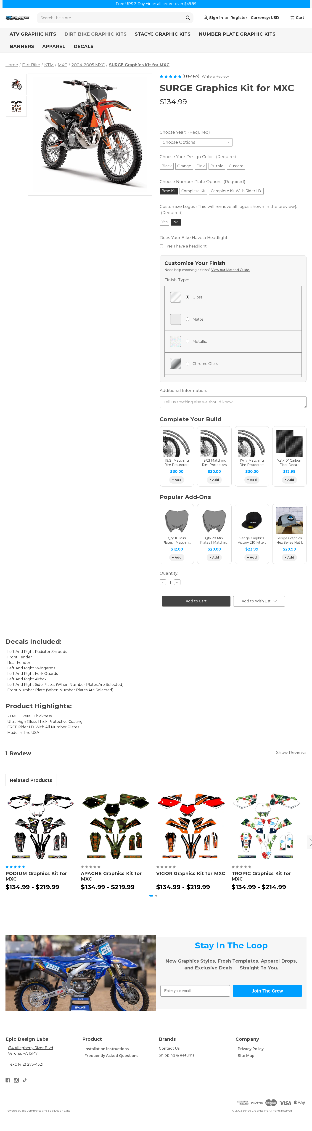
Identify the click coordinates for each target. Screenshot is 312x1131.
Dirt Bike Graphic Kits (95, 34)
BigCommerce (31, 1110)
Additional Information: (183, 390)
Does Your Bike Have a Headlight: (194, 237)
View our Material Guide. (230, 270)
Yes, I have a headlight (187, 246)
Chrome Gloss (205, 364)
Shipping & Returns (177, 1055)
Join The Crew (267, 990)
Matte (198, 319)
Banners (22, 46)
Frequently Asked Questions (111, 1056)
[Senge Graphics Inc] (17, 18)
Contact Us (169, 1048)
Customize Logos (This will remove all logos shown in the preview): (228, 209)
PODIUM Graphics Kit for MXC (36, 876)
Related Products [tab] (31, 780)
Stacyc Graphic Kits (162, 34)
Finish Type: (176, 279)
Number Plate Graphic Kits (237, 34)
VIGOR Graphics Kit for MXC (190, 873)
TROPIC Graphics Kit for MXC (261, 876)
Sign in (215, 18)
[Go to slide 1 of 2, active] (151, 896)
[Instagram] (16, 1080)
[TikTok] (24, 1080)
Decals (83, 46)
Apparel (53, 46)
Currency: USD (265, 18)
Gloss (197, 297)
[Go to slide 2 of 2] (156, 896)
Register (238, 18)
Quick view (40, 826)
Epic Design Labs (59, 1110)
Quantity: (169, 573)
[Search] (187, 17)
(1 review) (191, 76)
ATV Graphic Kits (33, 34)
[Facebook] (7, 1080)
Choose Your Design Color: (199, 156)
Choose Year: (185, 132)
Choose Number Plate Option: (202, 181)
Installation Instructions (107, 1049)
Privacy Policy (251, 1049)
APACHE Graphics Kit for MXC (111, 876)
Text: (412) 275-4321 (25, 1064)
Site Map (246, 1056)
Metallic (200, 341)
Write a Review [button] (215, 76)
